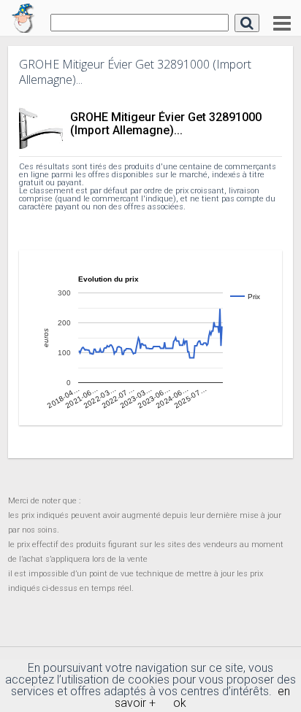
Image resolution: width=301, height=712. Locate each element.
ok (179, 703)
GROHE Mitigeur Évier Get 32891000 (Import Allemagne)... (166, 124)
